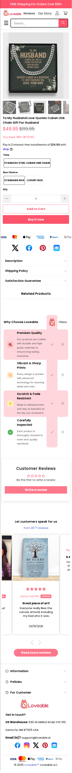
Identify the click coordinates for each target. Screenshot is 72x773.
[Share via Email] (56, 249)
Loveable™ (31, 765)
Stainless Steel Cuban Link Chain (27, 163)
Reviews (29, 13)
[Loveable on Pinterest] (45, 747)
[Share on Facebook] (29, 249)
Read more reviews (36, 652)
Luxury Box (35, 180)
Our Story (45, 13)
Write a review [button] (36, 490)
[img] (11, 589)
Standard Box (14, 180)
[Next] (66, 65)
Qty (5, 189)
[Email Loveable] (54, 747)
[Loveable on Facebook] (17, 747)
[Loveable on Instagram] (26, 747)
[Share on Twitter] (15, 249)
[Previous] (5, 65)
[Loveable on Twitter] (36, 747)
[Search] (63, 23)
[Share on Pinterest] (43, 249)
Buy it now (36, 219)
